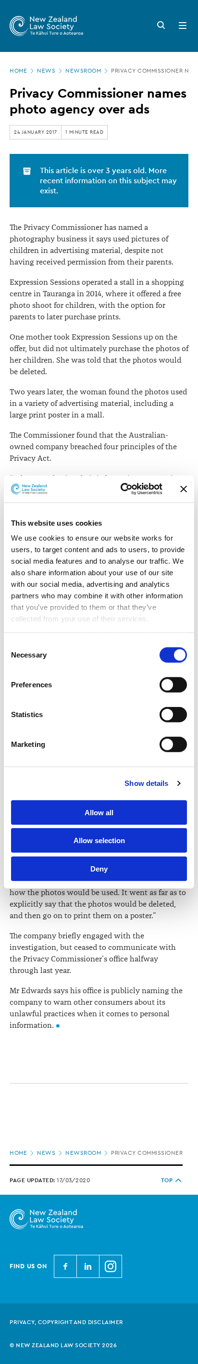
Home (18, 71)
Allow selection (99, 840)
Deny (99, 868)
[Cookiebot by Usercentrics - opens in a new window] (122, 489)
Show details (146, 783)
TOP (167, 1180)
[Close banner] (183, 489)
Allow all (99, 812)
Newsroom (83, 71)
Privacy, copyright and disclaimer (67, 1322)
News (46, 71)
